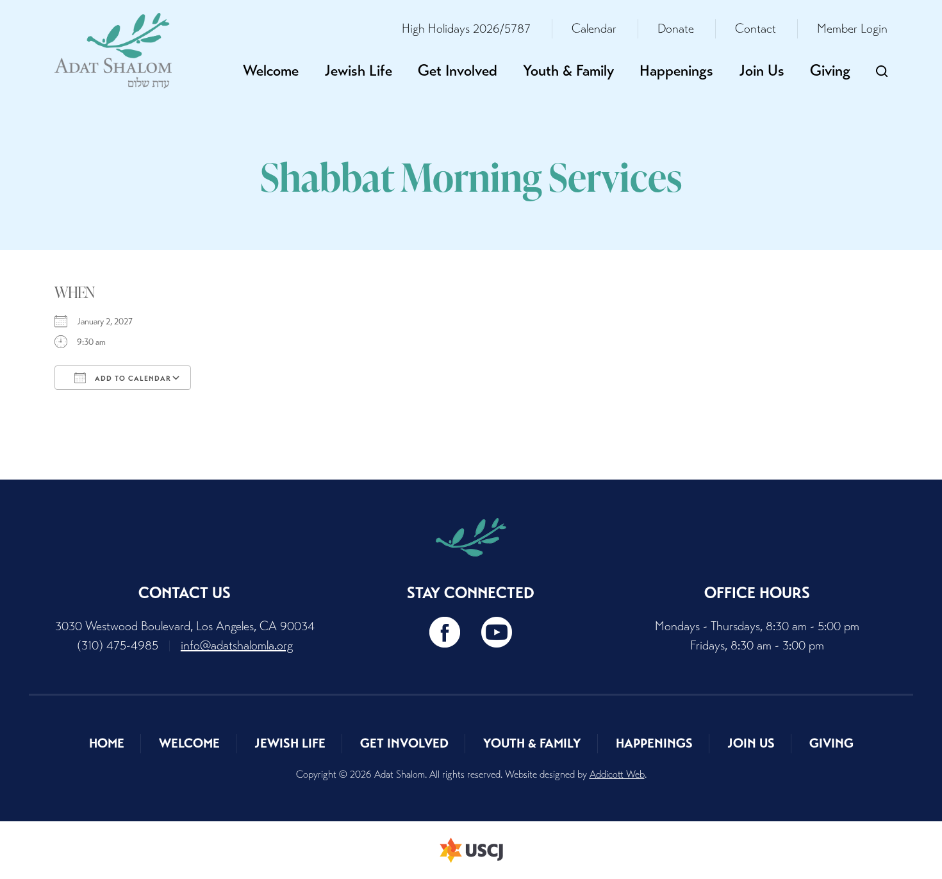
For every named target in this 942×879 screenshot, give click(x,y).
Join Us (761, 70)
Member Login (852, 29)
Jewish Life (358, 70)
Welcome (271, 70)
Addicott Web (617, 774)
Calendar (594, 29)
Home (106, 743)
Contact (755, 29)
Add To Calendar (131, 378)
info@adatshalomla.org (237, 645)
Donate (675, 29)
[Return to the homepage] (113, 50)
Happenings (676, 70)
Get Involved (457, 70)
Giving (830, 70)
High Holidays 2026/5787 (466, 29)
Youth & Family (568, 70)
